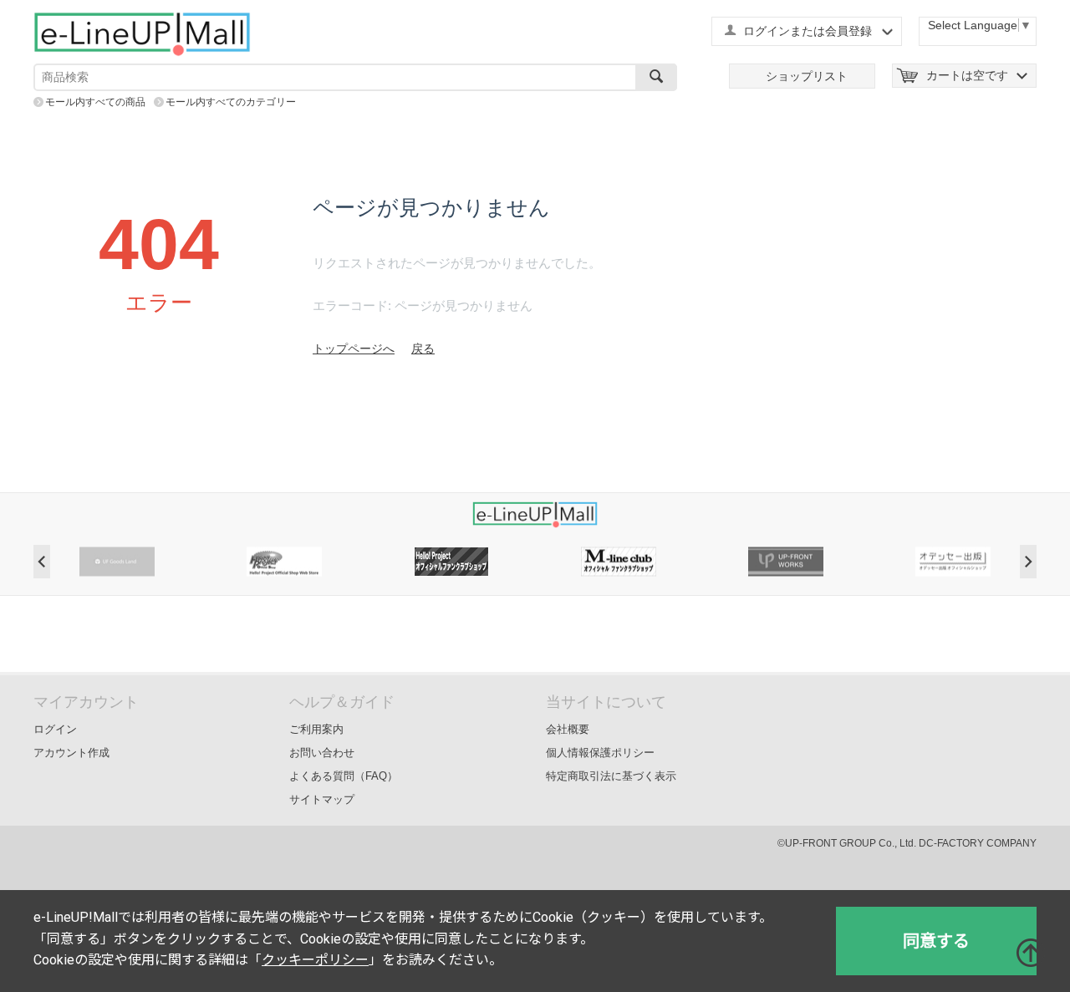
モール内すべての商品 (95, 102)
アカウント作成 (71, 752)
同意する (936, 941)
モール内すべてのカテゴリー (231, 102)
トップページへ (354, 348)
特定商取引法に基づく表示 (611, 776)
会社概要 (567, 729)
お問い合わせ (321, 752)
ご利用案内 (316, 729)
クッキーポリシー (315, 960)
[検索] (656, 77)
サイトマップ (321, 799)
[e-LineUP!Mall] (142, 33)
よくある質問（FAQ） (343, 776)
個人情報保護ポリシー (600, 752)
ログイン (55, 729)
